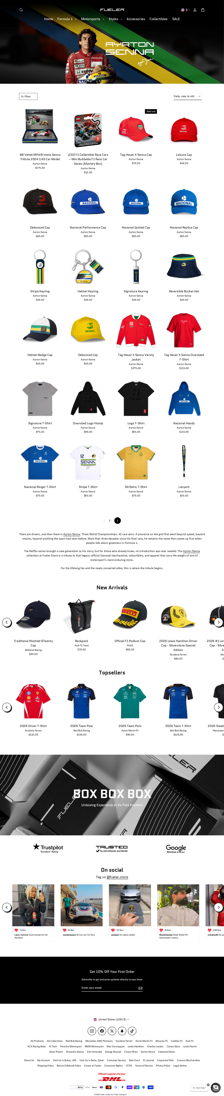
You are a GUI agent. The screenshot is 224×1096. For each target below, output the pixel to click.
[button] (216, 1088)
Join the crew (168, 1074)
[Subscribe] (196, 1062)
